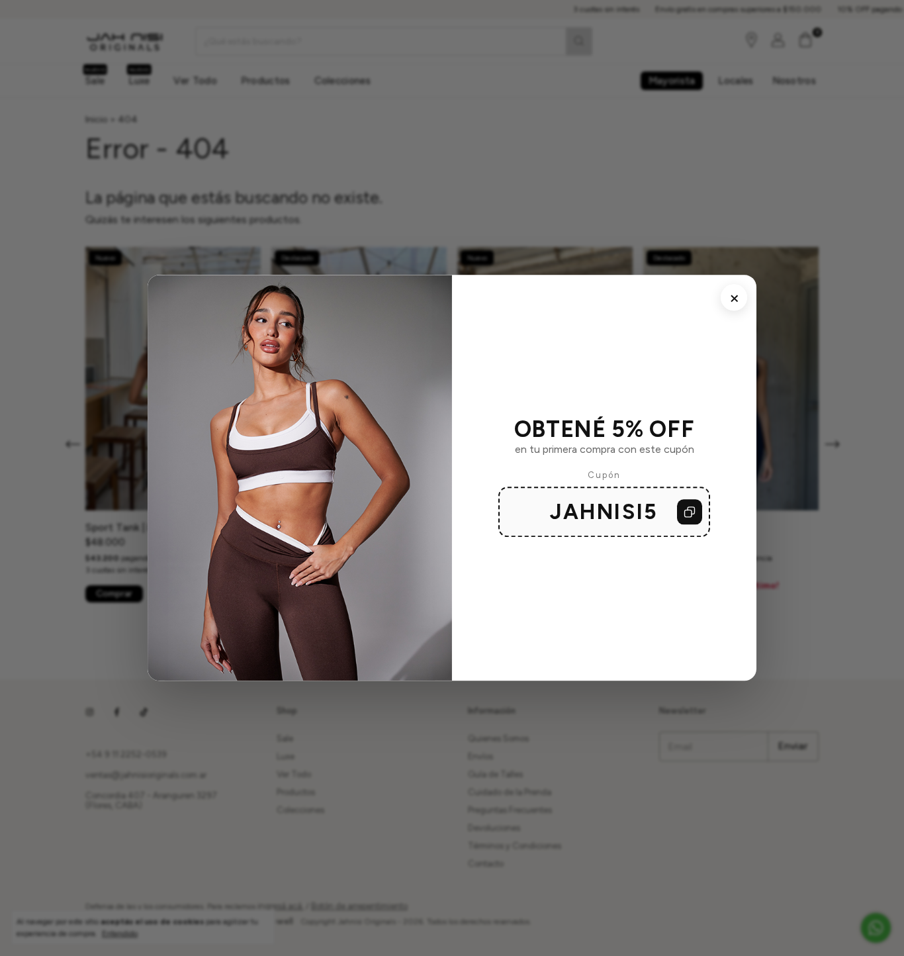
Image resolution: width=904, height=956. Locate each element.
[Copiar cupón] (689, 512)
